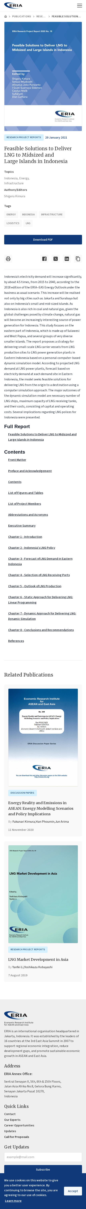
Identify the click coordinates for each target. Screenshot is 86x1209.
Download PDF (43, 239)
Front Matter (17, 460)
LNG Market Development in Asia (38, 959)
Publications (21, 17)
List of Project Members (24, 504)
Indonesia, (11, 178)
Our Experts (12, 1120)
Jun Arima (62, 821)
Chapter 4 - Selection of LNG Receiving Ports (39, 575)
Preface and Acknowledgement (30, 471)
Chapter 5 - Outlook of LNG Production (34, 586)
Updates (10, 1131)
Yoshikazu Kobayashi (38, 967)
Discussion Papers (22, 793)
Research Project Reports (41, 17)
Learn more (13, 1201)
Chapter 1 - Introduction (25, 537)
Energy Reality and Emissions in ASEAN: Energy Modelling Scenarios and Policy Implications (40, 808)
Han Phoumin (45, 821)
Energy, (24, 178)
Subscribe (43, 1169)
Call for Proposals (16, 1137)
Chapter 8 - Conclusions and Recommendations (41, 630)
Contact (10, 1114)
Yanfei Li (17, 967)
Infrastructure (14, 183)
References (16, 641)
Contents (14, 482)
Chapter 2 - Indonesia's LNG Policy (31, 548)
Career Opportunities (19, 1125)
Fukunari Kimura (23, 821)
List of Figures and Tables (25, 493)
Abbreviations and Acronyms (28, 515)
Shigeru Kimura (14, 196)
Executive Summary (22, 525)
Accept (73, 1191)
